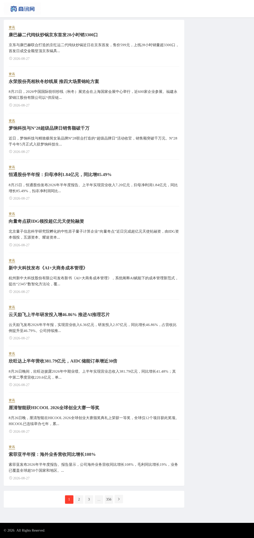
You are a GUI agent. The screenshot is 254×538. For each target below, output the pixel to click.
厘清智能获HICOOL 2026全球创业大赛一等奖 (54, 407)
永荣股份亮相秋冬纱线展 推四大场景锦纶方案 (54, 81)
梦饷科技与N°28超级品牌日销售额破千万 (49, 128)
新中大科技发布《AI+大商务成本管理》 (48, 267)
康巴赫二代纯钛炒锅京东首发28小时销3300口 (53, 34)
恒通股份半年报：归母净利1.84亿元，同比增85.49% (60, 174)
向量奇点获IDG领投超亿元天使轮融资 (46, 221)
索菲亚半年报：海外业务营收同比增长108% (52, 454)
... (98, 499)
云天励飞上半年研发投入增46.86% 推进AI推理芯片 (59, 314)
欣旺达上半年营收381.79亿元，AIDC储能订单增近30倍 (63, 361)
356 (108, 499)
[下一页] (119, 499)
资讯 (12, 27)
